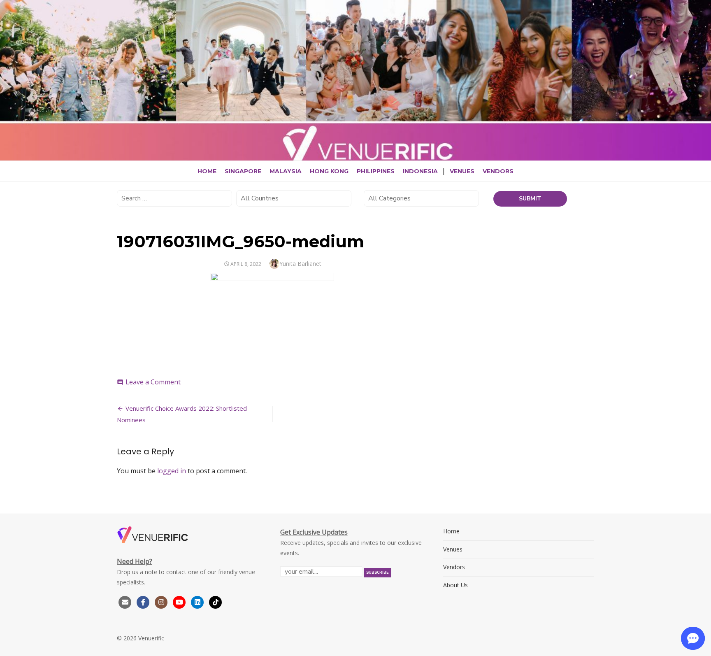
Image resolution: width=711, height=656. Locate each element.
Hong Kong (329, 171)
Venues (462, 171)
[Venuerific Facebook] (143, 601)
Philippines (376, 171)
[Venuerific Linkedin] (198, 601)
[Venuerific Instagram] (162, 601)
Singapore (243, 171)
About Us (455, 585)
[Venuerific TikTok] (215, 601)
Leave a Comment (153, 381)
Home (207, 171)
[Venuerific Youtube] (180, 601)
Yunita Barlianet (300, 264)
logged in (171, 470)
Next (703, 94)
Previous (8, 94)
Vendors (498, 171)
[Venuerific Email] (125, 601)
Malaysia (286, 171)
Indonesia (420, 171)
